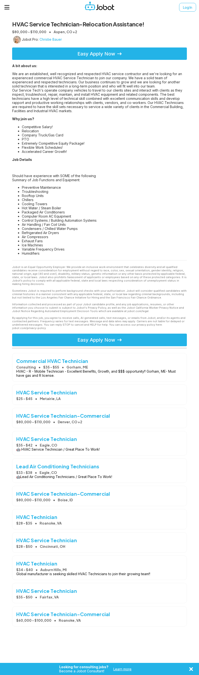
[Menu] (7, 7)
